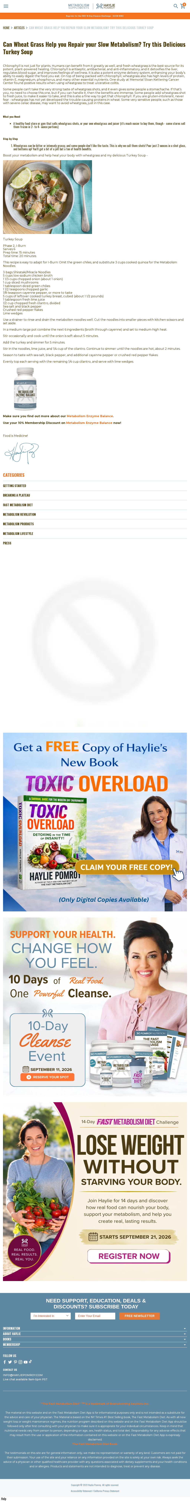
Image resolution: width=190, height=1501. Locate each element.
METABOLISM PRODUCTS (18, 524)
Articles (19, 27)
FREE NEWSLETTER (140, 1316)
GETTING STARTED (14, 486)
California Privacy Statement (106, 1490)
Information (11, 1328)
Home (6, 27)
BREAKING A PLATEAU (16, 495)
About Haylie (12, 1334)
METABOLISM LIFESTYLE (18, 533)
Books (7, 1339)
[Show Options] (67, 1316)
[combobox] (49, 1316)
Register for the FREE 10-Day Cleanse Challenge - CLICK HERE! (95, 16)
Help (3, 1499)
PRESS (7, 543)
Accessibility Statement (81, 1490)
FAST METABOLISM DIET (18, 505)
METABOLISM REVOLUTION (19, 514)
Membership (11, 1345)
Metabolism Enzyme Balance (90, 416)
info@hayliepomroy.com (23, 1375)
